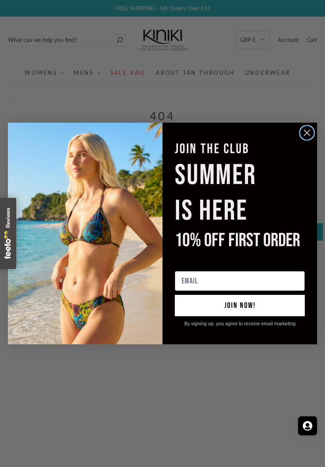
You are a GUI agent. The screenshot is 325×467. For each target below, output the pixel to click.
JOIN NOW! (240, 305)
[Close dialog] (307, 133)
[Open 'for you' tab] (307, 425)
